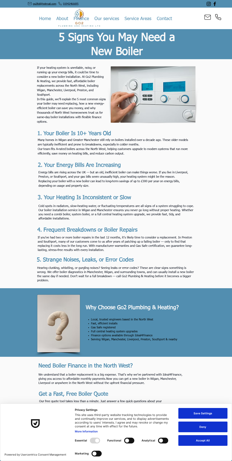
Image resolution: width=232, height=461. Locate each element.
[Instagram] (209, 4)
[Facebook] (215, 4)
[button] (62, 19)
